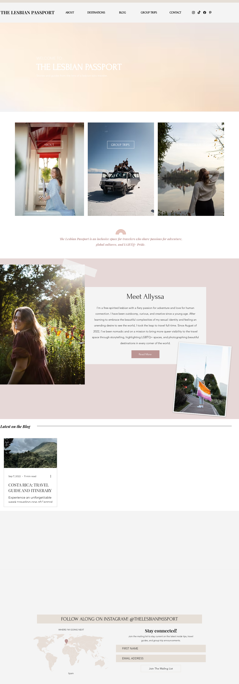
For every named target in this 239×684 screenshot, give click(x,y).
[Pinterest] (210, 12)
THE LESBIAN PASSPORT (28, 12)
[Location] (66, 642)
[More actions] (52, 476)
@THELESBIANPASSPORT (154, 619)
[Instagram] (193, 12)
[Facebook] (205, 12)
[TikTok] (199, 12)
